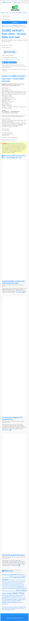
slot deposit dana (21, 607)
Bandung (7, 575)
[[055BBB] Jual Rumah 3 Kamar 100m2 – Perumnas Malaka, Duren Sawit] (2, 43)
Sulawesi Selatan (12, 599)
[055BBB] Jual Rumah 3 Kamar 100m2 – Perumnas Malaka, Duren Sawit (14, 34)
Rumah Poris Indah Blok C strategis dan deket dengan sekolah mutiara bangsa (13, 282)
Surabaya (14, 602)
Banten (14, 575)
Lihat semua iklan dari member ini (8, 59)
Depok (8, 577)
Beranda (4, 25)
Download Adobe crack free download (15, 582)
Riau (6, 599)
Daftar (21, 12)
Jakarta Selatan (16, 588)
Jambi (14, 590)
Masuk (26, 12)
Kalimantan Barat (5, 595)
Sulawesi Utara (21, 599)
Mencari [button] (14, 22)
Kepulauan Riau (18, 596)
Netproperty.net (19, 618)
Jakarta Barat (20, 586)
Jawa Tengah (7, 593)
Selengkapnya (20, 292)
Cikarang (4, 577)
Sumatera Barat (6, 601)
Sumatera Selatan (15, 601)
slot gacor (4, 607)
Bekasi (19, 575)
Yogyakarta (5, 604)
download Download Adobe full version (9, 586)
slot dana (9, 607)
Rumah (9, 25)
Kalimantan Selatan (15, 595)
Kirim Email (12, 62)
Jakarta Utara (9, 590)
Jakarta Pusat (6, 588)
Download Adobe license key (7, 585)
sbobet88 (14, 608)
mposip (9, 609)
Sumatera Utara (6, 602)
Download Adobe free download (8, 584)
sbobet (19, 608)
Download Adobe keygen (19, 584)
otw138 (13, 609)
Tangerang (20, 602)
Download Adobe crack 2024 (12, 581)
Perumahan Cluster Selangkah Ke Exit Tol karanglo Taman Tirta (12, 418)
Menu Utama (7, 2)
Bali (3, 575)
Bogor (23, 574)
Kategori (17, 2)
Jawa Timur (18, 593)
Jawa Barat (21, 590)
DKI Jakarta (14, 140)
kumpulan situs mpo (7, 608)
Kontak (5, 62)
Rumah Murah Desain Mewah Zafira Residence (13, 555)
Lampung (4, 598)
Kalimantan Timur (10, 596)
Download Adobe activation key (15, 580)
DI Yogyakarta (16, 577)
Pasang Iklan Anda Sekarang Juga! (10, 12)
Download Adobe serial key (18, 585)
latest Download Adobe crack (13, 598)
